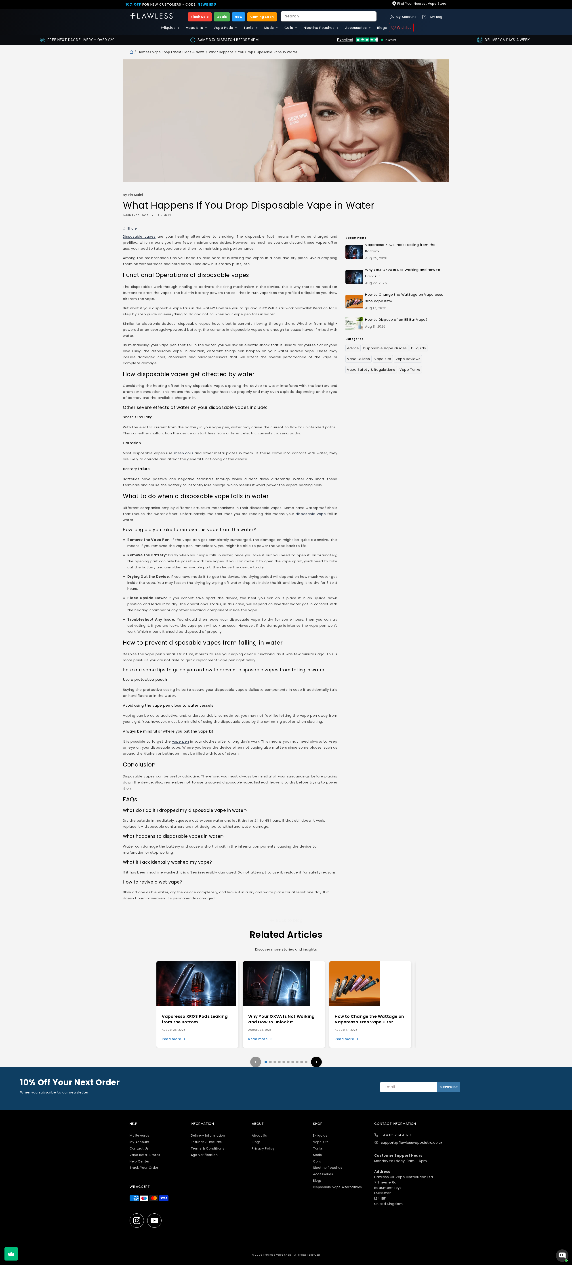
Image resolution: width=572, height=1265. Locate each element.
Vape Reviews (407, 358)
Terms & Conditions (207, 1148)
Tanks (251, 27)
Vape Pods (225, 27)
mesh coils (183, 453)
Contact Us (139, 1148)
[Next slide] (316, 1062)
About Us (259, 1135)
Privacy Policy (263, 1148)
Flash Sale (200, 17)
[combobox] (328, 16)
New (238, 17)
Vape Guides (358, 358)
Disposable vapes (139, 236)
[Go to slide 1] (266, 1062)
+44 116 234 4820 (396, 1135)
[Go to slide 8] (297, 1062)
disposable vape (311, 513)
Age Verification (204, 1155)
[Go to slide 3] (274, 1062)
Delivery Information (208, 1135)
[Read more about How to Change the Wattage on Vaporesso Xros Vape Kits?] (354, 983)
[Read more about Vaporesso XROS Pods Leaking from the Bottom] (196, 983)
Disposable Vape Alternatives (337, 1187)
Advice (353, 348)
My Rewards (139, 1135)
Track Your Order (144, 1168)
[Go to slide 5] (283, 1062)
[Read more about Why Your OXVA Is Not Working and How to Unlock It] (276, 983)
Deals (222, 17)
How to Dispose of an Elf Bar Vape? (396, 319)
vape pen (180, 741)
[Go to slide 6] (288, 1062)
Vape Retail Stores (145, 1155)
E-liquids (170, 27)
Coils (290, 27)
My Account (140, 1142)
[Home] (131, 52)
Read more (171, 1039)
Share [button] (132, 228)
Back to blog (289, 920)
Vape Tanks (410, 369)
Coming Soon (262, 17)
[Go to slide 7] (292, 1062)
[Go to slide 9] (301, 1062)
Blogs (382, 27)
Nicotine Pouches (321, 27)
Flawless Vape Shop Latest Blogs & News (171, 52)
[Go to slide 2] (270, 1062)
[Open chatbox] (562, 1255)
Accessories (358, 27)
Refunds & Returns (206, 1142)
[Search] (371, 16)
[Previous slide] (255, 1062)
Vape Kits (196, 27)
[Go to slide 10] (306, 1062)
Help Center (140, 1161)
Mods (271, 27)
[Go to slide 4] (279, 1062)
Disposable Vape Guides (385, 348)
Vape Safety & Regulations (371, 369)
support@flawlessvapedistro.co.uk (411, 1142)
